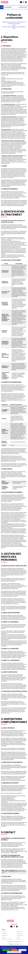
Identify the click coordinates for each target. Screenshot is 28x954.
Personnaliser (22, 950)
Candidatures (23, 7)
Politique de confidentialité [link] (14, 952)
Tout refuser (14, 950)
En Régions (4, 935)
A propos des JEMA (7, 939)
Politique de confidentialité (14, 941)
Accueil (4, 931)
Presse (18, 937)
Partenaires (19, 931)
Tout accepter (6, 950)
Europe (4, 937)
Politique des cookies (14, 944)
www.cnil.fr (15, 909)
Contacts (19, 939)
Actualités (4, 933)
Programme (8, 7)
